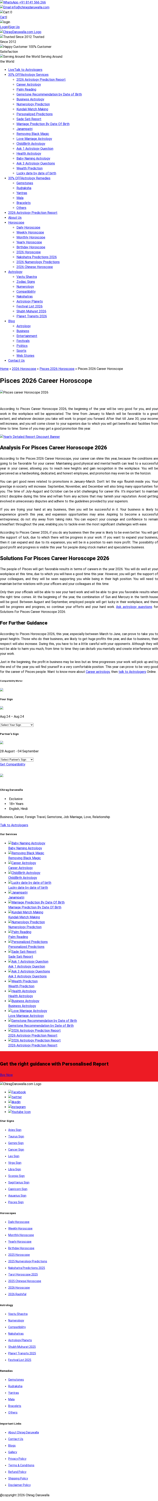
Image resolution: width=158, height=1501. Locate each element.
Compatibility (26, 292)
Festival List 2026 (29, 306)
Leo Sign (13, 1156)
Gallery (12, 1452)
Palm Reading (26, 89)
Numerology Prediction (33, 104)
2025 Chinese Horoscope (24, 1281)
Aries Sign (14, 1130)
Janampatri (24, 129)
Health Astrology (28, 153)
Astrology (15, 272)
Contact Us (16, 361)
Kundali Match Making (32, 109)
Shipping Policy (18, 1478)
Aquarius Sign (17, 1195)
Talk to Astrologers (25, 70)
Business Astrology (30, 99)
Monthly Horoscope (30, 237)
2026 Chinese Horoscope (34, 267)
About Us (15, 218)
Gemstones (24, 183)
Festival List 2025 (19, 1360)
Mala (19, 198)
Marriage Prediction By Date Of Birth (43, 124)
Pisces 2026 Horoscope (57, 369)
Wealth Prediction (29, 168)
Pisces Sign (16, 1202)
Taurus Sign (16, 1136)
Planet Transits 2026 (31, 316)
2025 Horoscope (19, 1254)
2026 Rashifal (17, 1294)
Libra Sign (14, 1169)
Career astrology (98, 672)
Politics (22, 346)
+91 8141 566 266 (32, 2)
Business (22, 331)
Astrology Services (28, 75)
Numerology (25, 287)
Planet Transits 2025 (22, 1353)
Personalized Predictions (34, 114)
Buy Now (6, 1075)
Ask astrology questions (134, 607)
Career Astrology (28, 84)
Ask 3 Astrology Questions (35, 163)
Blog (11, 321)
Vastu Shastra (26, 277)
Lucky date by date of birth (36, 173)
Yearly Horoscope (29, 242)
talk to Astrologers (132, 672)
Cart (3, 17)
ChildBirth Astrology (30, 144)
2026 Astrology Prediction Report (41, 80)
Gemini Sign (16, 1143)
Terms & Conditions (21, 1465)
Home (4, 369)
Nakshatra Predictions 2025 (26, 1268)
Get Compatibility (12, 764)
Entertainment (26, 336)
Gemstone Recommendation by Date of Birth (49, 94)
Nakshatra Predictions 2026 (36, 257)
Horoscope (16, 222)
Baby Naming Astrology (33, 158)
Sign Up (14, 27)
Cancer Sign (16, 1149)
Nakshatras (24, 296)
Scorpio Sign (16, 1176)
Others (21, 208)
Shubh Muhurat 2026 (31, 311)
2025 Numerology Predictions (27, 1261)
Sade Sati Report (28, 119)
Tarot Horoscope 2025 (23, 1274)
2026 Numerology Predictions (38, 262)
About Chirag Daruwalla (23, 1432)
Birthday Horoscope (30, 247)
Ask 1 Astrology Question (34, 149)
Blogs (12, 1445)
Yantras (21, 193)
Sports (21, 351)
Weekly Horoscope (30, 232)
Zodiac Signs (25, 282)
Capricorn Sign (17, 1189)
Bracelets (23, 203)
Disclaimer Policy (19, 1485)
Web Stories (25, 356)
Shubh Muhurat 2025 (22, 1346)
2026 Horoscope (28, 252)
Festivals (23, 341)
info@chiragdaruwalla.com (30, 7)
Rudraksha (23, 188)
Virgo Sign (14, 1162)
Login (4, 27)
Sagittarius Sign (18, 1182)
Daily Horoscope (28, 227)
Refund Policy (17, 1471)
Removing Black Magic (32, 134)
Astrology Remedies (29, 178)
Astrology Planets (29, 301)
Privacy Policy (17, 1458)
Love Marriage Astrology (34, 139)
